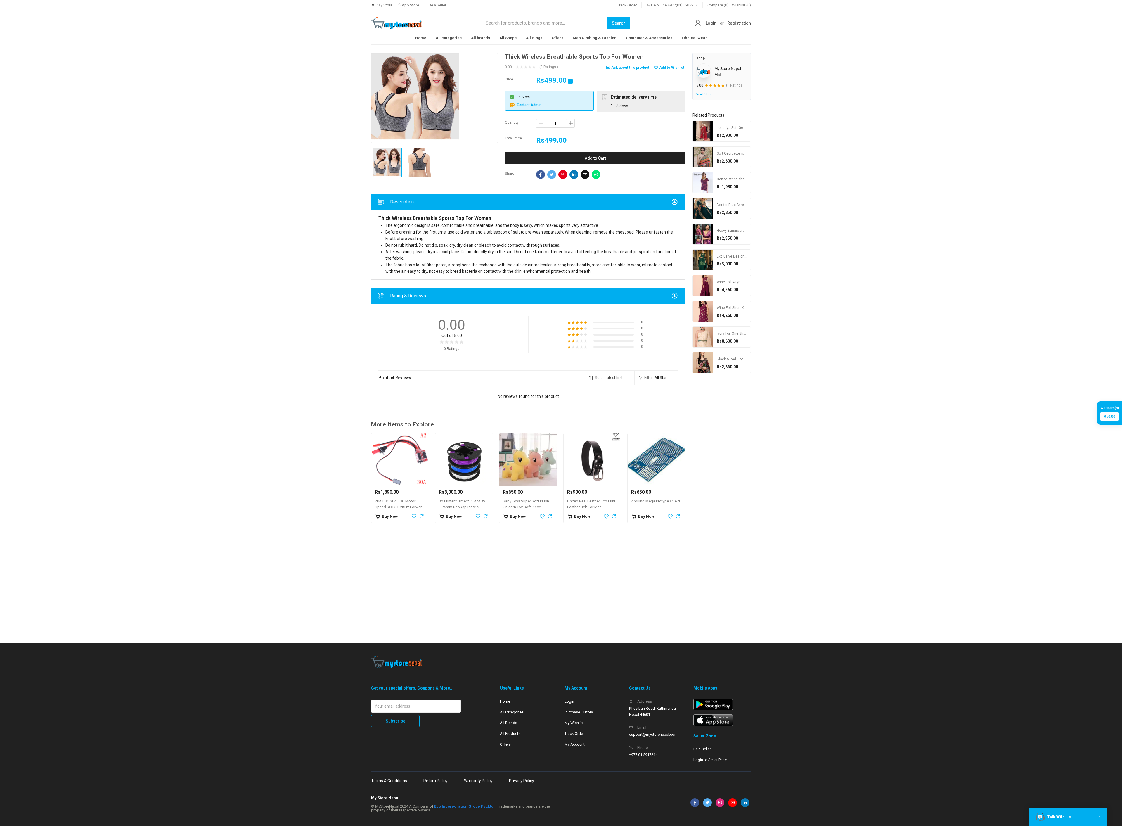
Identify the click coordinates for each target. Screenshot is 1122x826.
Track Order (627, 5)
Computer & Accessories (649, 38)
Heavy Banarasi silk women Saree (744, 231)
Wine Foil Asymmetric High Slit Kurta (746, 282)
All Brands (508, 722)
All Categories (512, 712)
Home (420, 38)
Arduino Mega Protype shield (655, 501)
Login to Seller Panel (710, 760)
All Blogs (534, 38)
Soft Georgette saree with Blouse (743, 153)
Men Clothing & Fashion (595, 38)
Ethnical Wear (694, 38)
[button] (609, 378)
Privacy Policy (521, 780)
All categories (449, 38)
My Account (575, 744)
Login (711, 23)
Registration (739, 23)
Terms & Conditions (389, 780)
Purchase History (579, 712)
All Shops (508, 38)
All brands (480, 38)
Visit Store (703, 94)
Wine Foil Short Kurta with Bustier (743, 308)
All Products (510, 733)
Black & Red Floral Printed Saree (742, 359)
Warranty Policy (478, 780)
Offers (557, 38)
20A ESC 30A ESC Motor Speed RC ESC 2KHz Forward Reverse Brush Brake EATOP (399, 507)
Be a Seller (437, 5)
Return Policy (435, 780)
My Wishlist (574, 722)
